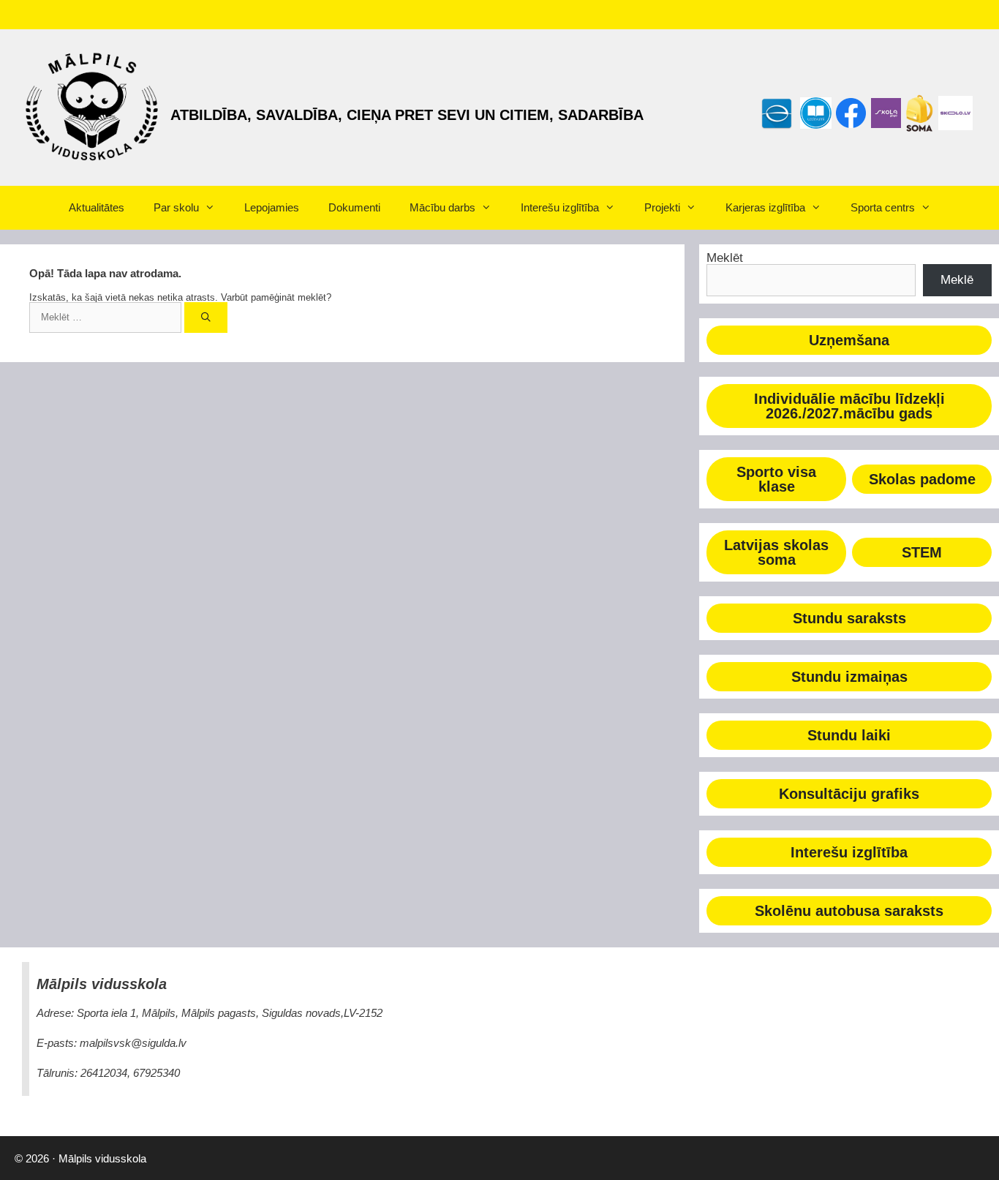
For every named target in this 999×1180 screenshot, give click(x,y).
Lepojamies (271, 207)
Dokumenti (354, 207)
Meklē (956, 280)
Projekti (662, 207)
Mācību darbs (442, 207)
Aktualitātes (96, 207)
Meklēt (724, 258)
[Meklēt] (205, 317)
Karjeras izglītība (765, 207)
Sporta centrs (883, 207)
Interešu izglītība (560, 207)
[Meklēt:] (106, 317)
